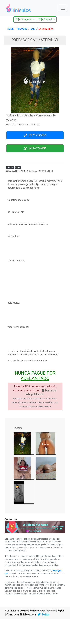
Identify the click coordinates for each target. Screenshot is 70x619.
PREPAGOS (22, 29)
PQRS (60, 610)
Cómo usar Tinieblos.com (21, 614)
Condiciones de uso (16, 610)
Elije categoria (23, 19)
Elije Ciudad (45, 19)
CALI (33, 29)
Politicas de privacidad (42, 610)
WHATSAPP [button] (36, 148)
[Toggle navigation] (62, 8)
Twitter (45, 614)
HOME (10, 29)
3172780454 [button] (36, 135)
